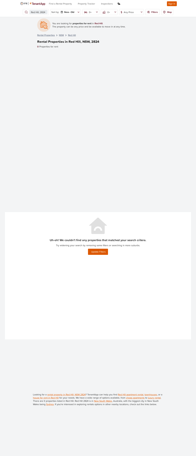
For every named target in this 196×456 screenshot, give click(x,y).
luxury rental (154, 397)
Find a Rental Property (60, 3)
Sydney (50, 404)
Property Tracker (86, 3)
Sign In (171, 3)
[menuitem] (69, 12)
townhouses (151, 394)
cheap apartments (135, 397)
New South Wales (103, 401)
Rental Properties (46, 35)
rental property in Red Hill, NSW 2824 (66, 394)
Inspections (107, 3)
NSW (61, 35)
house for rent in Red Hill (46, 397)
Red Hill (72, 35)
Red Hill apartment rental (130, 394)
